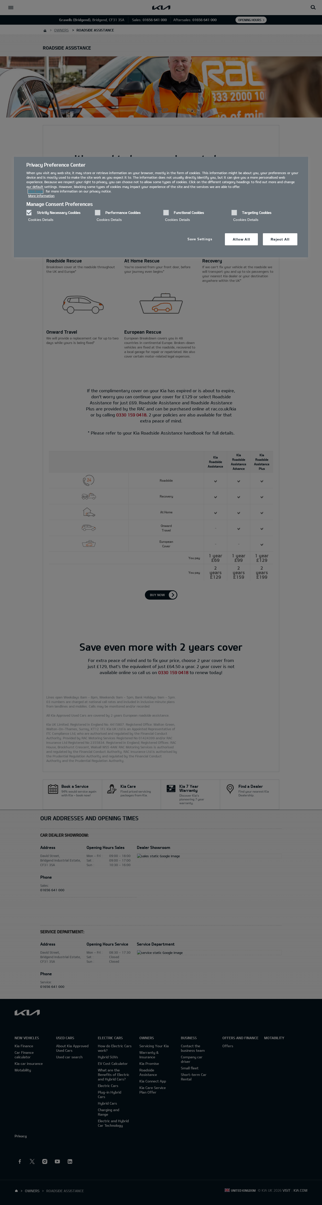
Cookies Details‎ (40, 220)
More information (41, 196)
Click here (35, 191)
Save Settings (199, 239)
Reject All (280, 239)
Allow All (241, 239)
